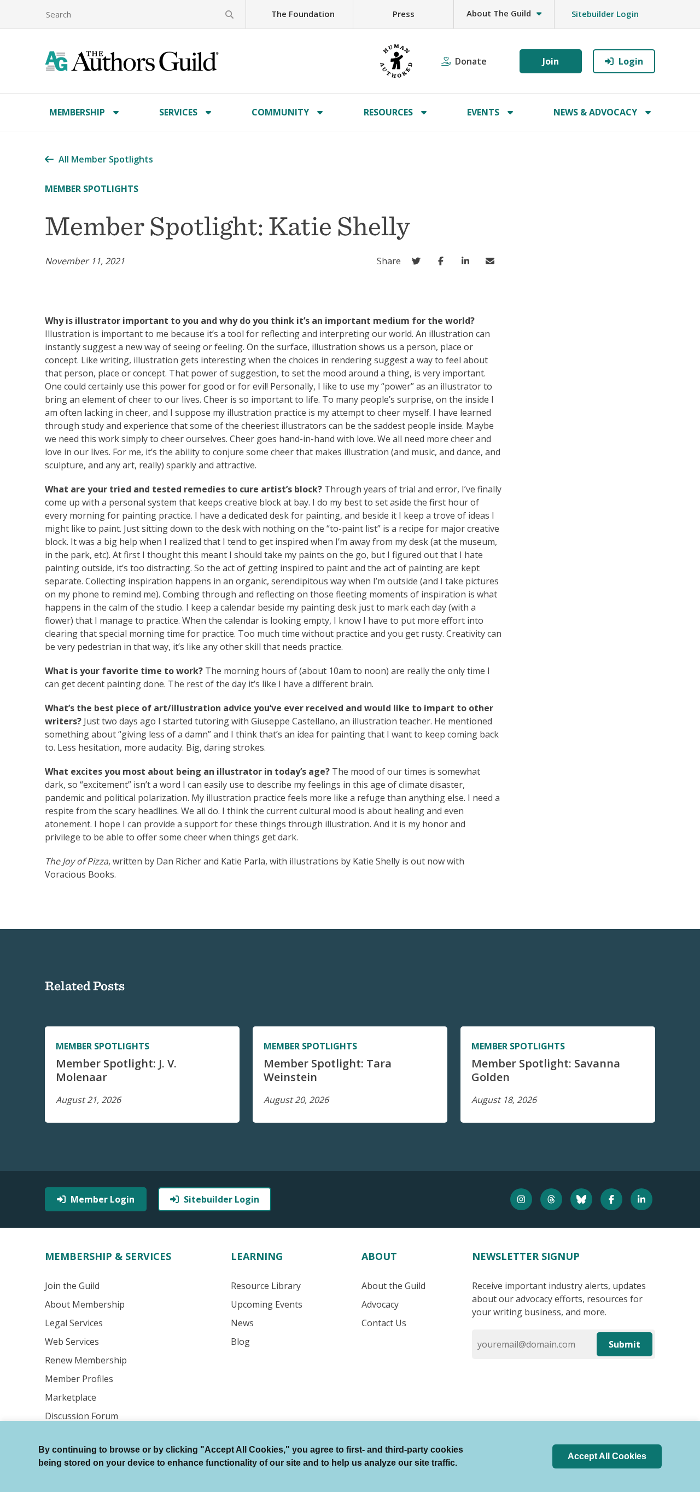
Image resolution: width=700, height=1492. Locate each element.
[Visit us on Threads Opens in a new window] (552, 1199)
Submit (624, 1344)
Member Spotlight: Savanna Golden (545, 1070)
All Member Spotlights (106, 159)
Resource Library (266, 1286)
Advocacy (380, 1304)
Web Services (72, 1342)
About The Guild (498, 13)
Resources (388, 112)
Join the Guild (72, 1286)
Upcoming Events (266, 1304)
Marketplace (70, 1397)
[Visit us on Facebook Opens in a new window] (612, 1199)
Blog (240, 1342)
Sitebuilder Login (605, 13)
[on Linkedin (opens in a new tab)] (468, 261)
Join (550, 61)
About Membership (85, 1304)
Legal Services (74, 1323)
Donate (471, 61)
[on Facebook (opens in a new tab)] (443, 261)
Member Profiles (79, 1379)
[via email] (492, 261)
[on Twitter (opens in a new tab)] (418, 261)
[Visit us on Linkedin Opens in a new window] (643, 1199)
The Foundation (303, 13)
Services (178, 112)
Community (280, 112)
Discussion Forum (81, 1416)
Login (631, 61)
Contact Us (383, 1323)
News (242, 1323)
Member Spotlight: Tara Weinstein (328, 1070)
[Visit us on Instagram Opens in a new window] (522, 1199)
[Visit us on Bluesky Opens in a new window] (582, 1199)
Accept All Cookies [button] (607, 1456)
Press (404, 13)
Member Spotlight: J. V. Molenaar (116, 1070)
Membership (77, 112)
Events (483, 112)
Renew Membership (86, 1360)
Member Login (103, 1199)
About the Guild (393, 1286)
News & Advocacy (595, 112)
